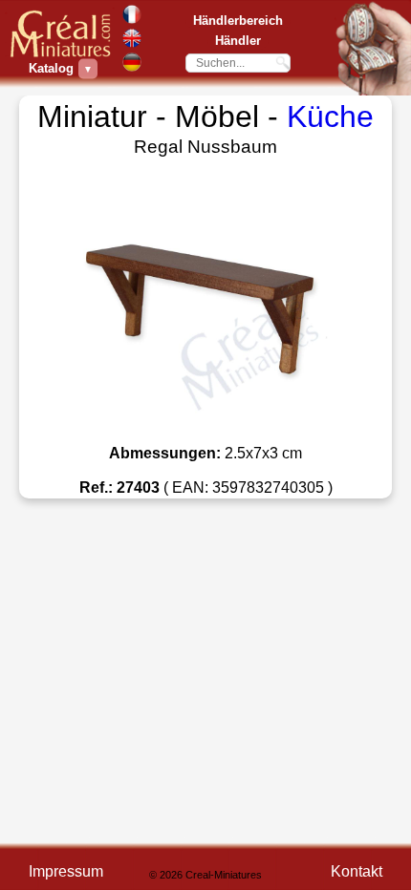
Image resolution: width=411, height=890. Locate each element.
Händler (238, 40)
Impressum (66, 871)
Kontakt (356, 871)
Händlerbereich (238, 20)
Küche (330, 116)
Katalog (53, 68)
